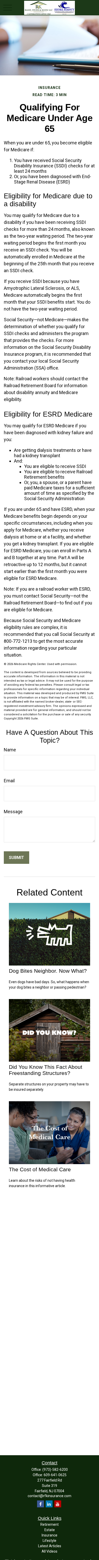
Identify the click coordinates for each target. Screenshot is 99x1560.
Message (13, 811)
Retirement (49, 1524)
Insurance (49, 1535)
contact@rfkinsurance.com (49, 1496)
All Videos (49, 1551)
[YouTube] (57, 1503)
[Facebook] (40, 1503)
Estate (49, 1530)
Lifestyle (49, 1541)
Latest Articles (49, 1546)
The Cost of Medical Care (40, 1169)
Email (9, 780)
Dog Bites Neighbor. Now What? (48, 971)
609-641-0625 (55, 1475)
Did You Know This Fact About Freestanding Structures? (45, 1070)
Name (10, 749)
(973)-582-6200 (55, 1469)
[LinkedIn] (49, 1503)
